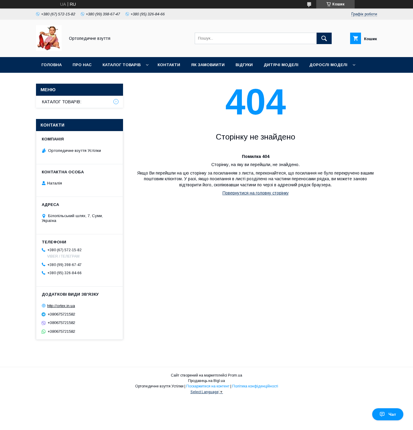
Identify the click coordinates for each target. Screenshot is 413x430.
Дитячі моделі (281, 65)
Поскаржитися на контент (207, 386)
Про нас (82, 65)
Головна (51, 65)
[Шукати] (324, 38)
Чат (392, 414)
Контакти (169, 65)
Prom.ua (235, 375)
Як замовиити (208, 65)
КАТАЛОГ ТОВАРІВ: (61, 101)
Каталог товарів (121, 65)
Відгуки (244, 65)
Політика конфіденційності (255, 386)
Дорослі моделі (328, 65)
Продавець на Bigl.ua (206, 381)
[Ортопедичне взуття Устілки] (49, 49)
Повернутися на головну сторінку (256, 193)
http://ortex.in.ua (61, 305)
